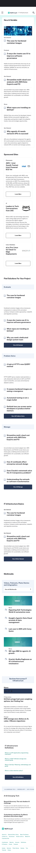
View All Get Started (18, 559)
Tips (27, 848)
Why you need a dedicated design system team (17, 338)
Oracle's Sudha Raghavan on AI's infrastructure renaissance (20, 661)
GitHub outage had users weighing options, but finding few (18, 700)
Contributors (5, 842)
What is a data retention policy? (14, 770)
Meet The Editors (24, 834)
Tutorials (4, 850)
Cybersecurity (21, 789)
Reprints (12, 842)
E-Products (4, 844)
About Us (4, 834)
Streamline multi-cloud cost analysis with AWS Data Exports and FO (19, 82)
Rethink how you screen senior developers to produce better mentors (19, 408)
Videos (9, 850)
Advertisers (12, 836)
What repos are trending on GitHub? (18, 108)
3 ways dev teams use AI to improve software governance (18, 55)
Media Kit (27, 836)
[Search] (33, 12)
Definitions (23, 842)
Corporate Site (5, 838)
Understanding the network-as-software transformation (18, 480)
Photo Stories (16, 848)
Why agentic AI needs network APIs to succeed (17, 132)
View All (7, 691)
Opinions (9, 848)
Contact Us (4, 836)
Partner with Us (20, 836)
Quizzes (22, 848)
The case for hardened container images (16, 42)
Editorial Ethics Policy (13, 834)
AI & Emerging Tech (9, 789)
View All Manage (18, 487)
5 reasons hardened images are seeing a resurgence (19, 390)
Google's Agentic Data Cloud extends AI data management (20, 620)
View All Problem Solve (18, 416)
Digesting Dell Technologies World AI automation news (20, 611)
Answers (17, 842)
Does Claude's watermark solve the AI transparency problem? (19, 472)
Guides (3, 848)
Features (16, 844)
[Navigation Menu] (2, 12)
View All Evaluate (18, 345)
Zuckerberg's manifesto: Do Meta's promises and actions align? (16, 815)
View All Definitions (18, 777)
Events (10, 844)
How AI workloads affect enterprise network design (17, 463)
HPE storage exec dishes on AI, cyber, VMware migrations (16, 720)
